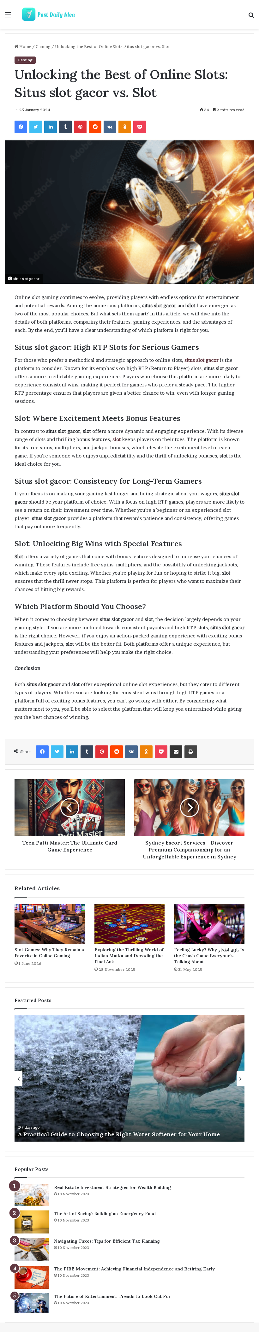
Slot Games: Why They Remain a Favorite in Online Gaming (49, 953)
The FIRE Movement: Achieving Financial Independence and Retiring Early (134, 1269)
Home (24, 46)
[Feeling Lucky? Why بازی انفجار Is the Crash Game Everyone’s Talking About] (209, 924)
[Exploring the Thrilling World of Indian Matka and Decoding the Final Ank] (129, 924)
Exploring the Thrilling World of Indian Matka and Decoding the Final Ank (129, 956)
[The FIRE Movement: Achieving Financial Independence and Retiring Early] (32, 1277)
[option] (129, 1078)
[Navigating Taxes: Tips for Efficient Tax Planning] (32, 1249)
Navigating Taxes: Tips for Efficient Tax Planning (107, 1241)
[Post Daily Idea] (51, 14)
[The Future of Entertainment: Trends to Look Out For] (32, 1303)
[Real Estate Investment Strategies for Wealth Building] (32, 1195)
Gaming (43, 46)
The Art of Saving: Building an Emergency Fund (105, 1213)
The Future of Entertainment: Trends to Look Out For (112, 1296)
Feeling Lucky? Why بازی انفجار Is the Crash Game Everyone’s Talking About (209, 956)
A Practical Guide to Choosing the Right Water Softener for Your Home (119, 1134)
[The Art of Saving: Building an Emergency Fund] (32, 1222)
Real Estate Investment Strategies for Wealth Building (112, 1187)
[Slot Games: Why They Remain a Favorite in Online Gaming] (50, 924)
